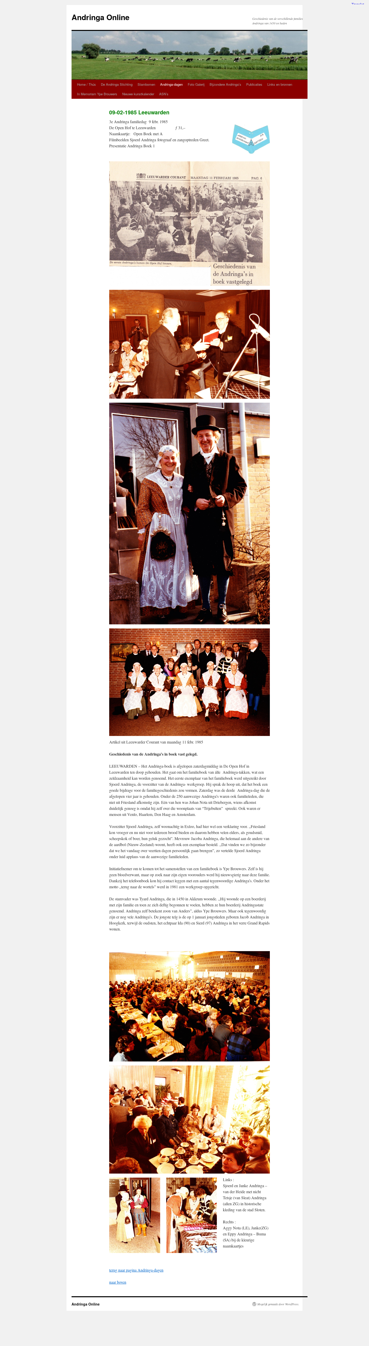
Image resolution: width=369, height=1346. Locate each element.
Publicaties (254, 84)
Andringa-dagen (171, 84)
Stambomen (146, 84)
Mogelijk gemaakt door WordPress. (278, 1304)
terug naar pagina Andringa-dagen (136, 1270)
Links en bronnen (279, 84)
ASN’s (163, 93)
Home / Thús (86, 84)
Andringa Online (101, 17)
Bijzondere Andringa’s (225, 84)
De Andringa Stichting (117, 84)
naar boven (117, 1282)
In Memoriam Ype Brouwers (97, 93)
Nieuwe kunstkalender (138, 93)
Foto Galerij (196, 84)
